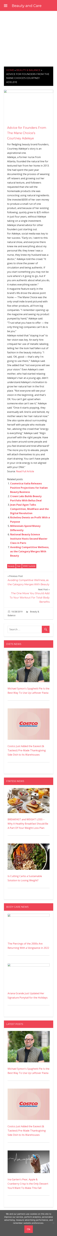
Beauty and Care (26, 5)
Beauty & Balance (28, 70)
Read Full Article (25, 471)
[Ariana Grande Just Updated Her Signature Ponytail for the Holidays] (29, 965)
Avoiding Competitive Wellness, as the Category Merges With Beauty (29, 551)
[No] (53, 1222)
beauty (11, 566)
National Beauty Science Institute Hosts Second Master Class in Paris (28, 539)
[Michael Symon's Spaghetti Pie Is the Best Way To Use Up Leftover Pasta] (29, 653)
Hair (19, 566)
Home (10, 70)
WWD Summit (29, 566)
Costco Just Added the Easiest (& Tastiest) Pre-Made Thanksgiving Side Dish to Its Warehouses (27, 750)
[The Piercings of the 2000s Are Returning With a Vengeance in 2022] (29, 916)
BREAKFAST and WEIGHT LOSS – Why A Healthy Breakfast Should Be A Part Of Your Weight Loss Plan (28, 824)
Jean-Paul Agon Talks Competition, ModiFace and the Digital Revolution (29, 509)
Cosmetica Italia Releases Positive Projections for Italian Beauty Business (29, 488)
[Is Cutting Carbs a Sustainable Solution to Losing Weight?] (29, 845)
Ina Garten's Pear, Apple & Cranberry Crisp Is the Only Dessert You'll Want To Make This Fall (28, 1184)
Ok (28, 1229)
